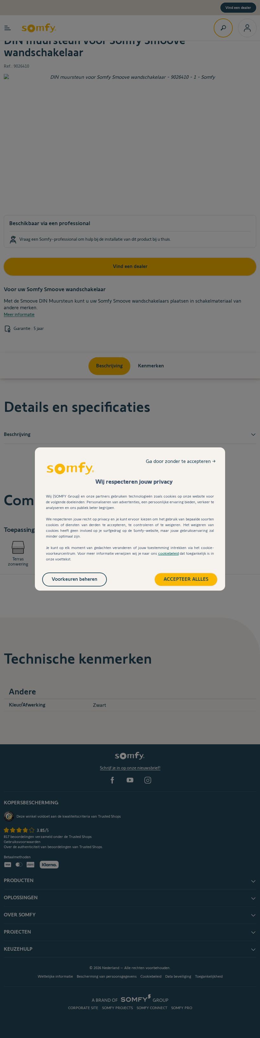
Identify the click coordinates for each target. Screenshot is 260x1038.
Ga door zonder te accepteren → (181, 461)
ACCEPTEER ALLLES (186, 579)
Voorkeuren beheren (74, 579)
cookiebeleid (168, 553)
